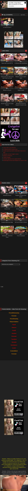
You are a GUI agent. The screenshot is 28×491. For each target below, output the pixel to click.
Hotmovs (14, 327)
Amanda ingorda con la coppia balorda (12, 158)
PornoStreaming (14, 318)
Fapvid (14, 324)
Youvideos (14, 339)
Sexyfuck (14, 333)
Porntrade (14, 336)
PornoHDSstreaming (14, 312)
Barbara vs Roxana (7, 155)
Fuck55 (14, 330)
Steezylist (14, 342)
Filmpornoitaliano (14, 321)
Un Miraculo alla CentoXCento (10, 149)
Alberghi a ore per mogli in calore (11, 154)
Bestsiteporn (14, 345)
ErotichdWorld (14, 351)
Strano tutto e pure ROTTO (9, 147)
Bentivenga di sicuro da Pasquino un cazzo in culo (15, 160)
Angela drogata (6, 157)
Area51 (14, 348)
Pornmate (14, 315)
